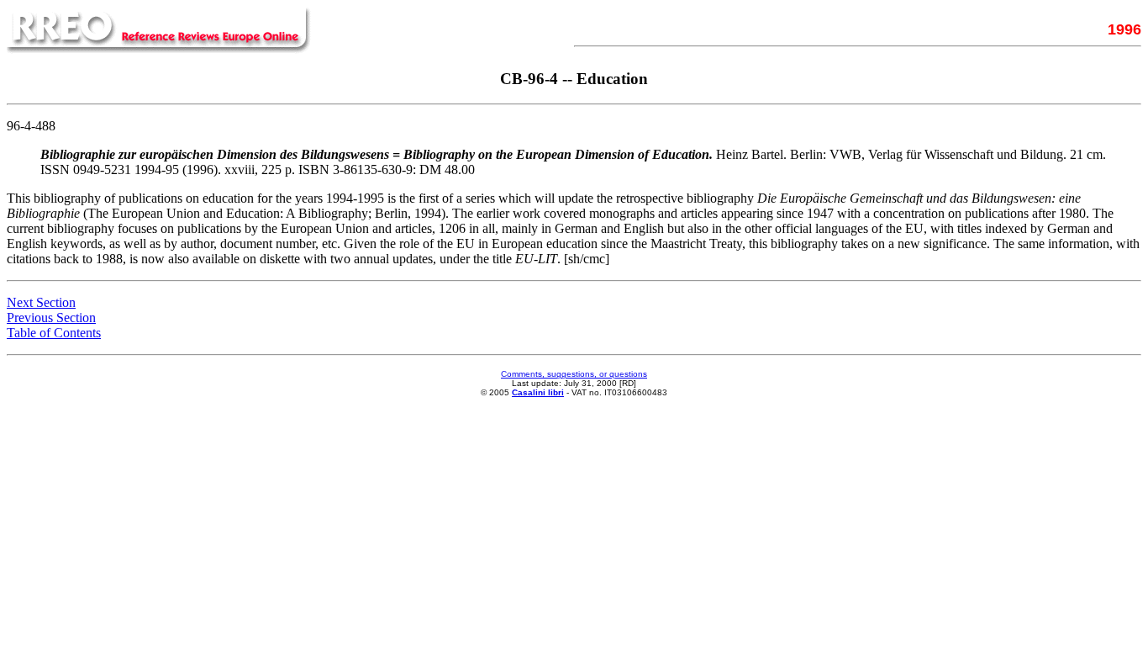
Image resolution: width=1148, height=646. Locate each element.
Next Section (41, 302)
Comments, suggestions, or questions (574, 374)
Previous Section (51, 317)
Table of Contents (54, 333)
